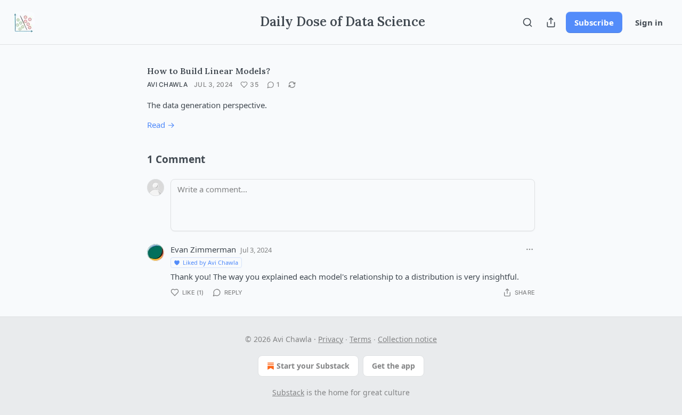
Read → (161, 124)
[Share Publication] (551, 22)
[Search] (527, 22)
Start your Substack (313, 366)
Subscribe (594, 22)
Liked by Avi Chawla (210, 262)
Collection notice (407, 339)
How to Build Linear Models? (208, 71)
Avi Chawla (167, 84)
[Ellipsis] (529, 249)
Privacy (330, 339)
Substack (288, 392)
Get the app (393, 366)
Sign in (649, 22)
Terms (360, 339)
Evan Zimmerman (203, 249)
